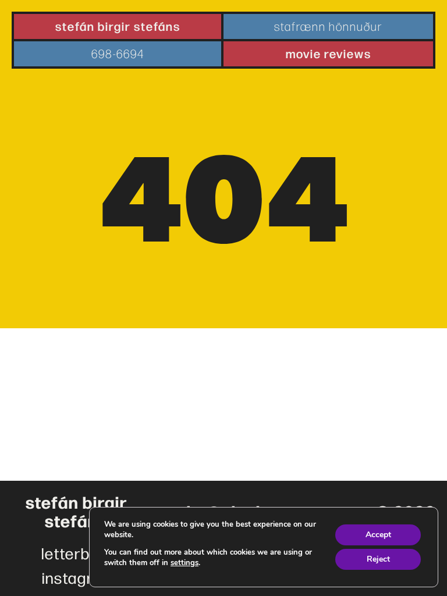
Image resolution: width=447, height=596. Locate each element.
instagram (78, 577)
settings (184, 563)
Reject (378, 559)
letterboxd (78, 553)
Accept (378, 534)
